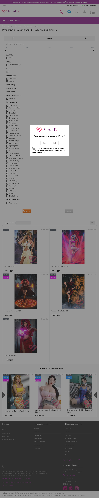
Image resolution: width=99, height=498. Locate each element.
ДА (44, 143)
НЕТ (54, 143)
